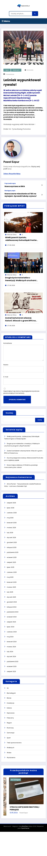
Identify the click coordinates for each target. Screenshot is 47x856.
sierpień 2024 (11, 622)
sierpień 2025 (11, 562)
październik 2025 (12, 552)
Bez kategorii (11, 693)
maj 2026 (10, 518)
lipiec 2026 (10, 508)
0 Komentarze (10, 74)
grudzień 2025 (12, 542)
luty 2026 (10, 533)
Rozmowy (10, 728)
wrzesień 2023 (11, 666)
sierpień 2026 (11, 503)
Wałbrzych (16, 70)
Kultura (9, 708)
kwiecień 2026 (12, 523)
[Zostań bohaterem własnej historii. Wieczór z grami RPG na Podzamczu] (23, 303)
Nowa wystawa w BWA (15, 186)
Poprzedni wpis (10, 183)
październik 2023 (12, 661)
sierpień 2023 (11, 671)
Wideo (9, 753)
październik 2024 (12, 612)
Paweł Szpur (11, 161)
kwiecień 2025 (12, 582)
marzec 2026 (11, 528)
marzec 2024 (11, 647)
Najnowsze (10, 713)
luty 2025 (10, 592)
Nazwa (5, 365)
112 (8, 688)
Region (9, 723)
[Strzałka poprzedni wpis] (41, 185)
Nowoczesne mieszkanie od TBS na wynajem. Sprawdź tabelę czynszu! (21, 194)
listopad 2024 (11, 607)
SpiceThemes (25, 829)
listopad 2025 (11, 547)
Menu (7, 21)
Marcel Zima (11, 235)
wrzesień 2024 (12, 617)
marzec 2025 (11, 587)
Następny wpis (10, 190)
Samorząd (10, 733)
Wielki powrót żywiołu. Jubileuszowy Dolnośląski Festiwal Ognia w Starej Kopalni (22, 239)
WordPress (25, 827)
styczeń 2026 (11, 537)
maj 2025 (10, 577)
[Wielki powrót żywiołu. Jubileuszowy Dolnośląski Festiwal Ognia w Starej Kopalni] (23, 222)
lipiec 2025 (10, 567)
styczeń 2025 (11, 597)
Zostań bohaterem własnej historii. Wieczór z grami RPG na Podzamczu (20, 319)
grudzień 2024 (12, 602)
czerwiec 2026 (12, 513)
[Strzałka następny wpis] (41, 194)
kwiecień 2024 (12, 642)
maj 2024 (10, 637)
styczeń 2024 (11, 656)
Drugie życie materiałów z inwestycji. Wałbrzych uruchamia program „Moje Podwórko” (21, 279)
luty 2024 (10, 652)
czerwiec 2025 (12, 572)
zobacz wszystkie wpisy (11, 173)
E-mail (5, 377)
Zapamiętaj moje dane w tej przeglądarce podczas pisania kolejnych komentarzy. (21, 392)
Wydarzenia (11, 758)
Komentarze (7, 343)
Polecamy (10, 718)
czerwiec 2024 (12, 632)
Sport (7, 70)
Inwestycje (10, 703)
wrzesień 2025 (12, 557)
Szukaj (9, 413)
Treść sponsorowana (14, 743)
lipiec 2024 (10, 627)
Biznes (9, 698)
